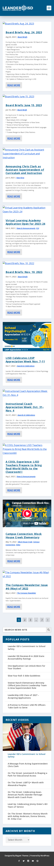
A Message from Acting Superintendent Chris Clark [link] (28, 765)
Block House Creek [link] (25, 542)
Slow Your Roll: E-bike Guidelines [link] (24, 675)
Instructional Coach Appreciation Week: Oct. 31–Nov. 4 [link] (25, 407)
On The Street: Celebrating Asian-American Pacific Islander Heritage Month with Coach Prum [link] (25, 795)
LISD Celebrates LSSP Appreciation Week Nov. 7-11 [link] (25, 359)
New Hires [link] (20, 178)
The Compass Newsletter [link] (26, 593)
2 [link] (24, 619)
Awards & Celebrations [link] (25, 366)
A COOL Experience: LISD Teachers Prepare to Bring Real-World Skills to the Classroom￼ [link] (24, 467)
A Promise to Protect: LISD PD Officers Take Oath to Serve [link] (26, 706)
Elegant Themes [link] (22, 855)
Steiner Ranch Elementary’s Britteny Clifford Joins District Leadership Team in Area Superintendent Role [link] (27, 685)
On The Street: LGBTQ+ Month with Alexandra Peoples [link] (26, 783)
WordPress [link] (44, 855)
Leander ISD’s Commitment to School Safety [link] (26, 647)
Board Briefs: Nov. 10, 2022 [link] (24, 272)
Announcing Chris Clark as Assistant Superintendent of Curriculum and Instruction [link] (25, 170)
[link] (18, 8)
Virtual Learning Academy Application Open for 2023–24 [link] (25, 222)
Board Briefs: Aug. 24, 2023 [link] (24, 32)
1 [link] (19, 619)
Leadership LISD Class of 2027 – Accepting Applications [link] (23, 696)
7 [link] (42, 619)
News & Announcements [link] (26, 228)
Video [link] (18, 545)
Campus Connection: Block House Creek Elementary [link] (24, 535)
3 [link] (30, 619)
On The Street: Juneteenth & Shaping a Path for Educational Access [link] (27, 774)
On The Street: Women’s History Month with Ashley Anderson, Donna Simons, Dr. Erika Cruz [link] (28, 816)
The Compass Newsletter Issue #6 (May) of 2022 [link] (27, 586)
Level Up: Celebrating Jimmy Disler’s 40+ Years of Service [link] (28, 805)
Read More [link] (13, 85)
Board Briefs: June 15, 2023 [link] (24, 105)
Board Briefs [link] (22, 37)
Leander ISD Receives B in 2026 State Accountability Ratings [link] (26, 657)
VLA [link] (37, 228)
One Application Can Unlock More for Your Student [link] (26, 667)
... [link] (36, 619)
